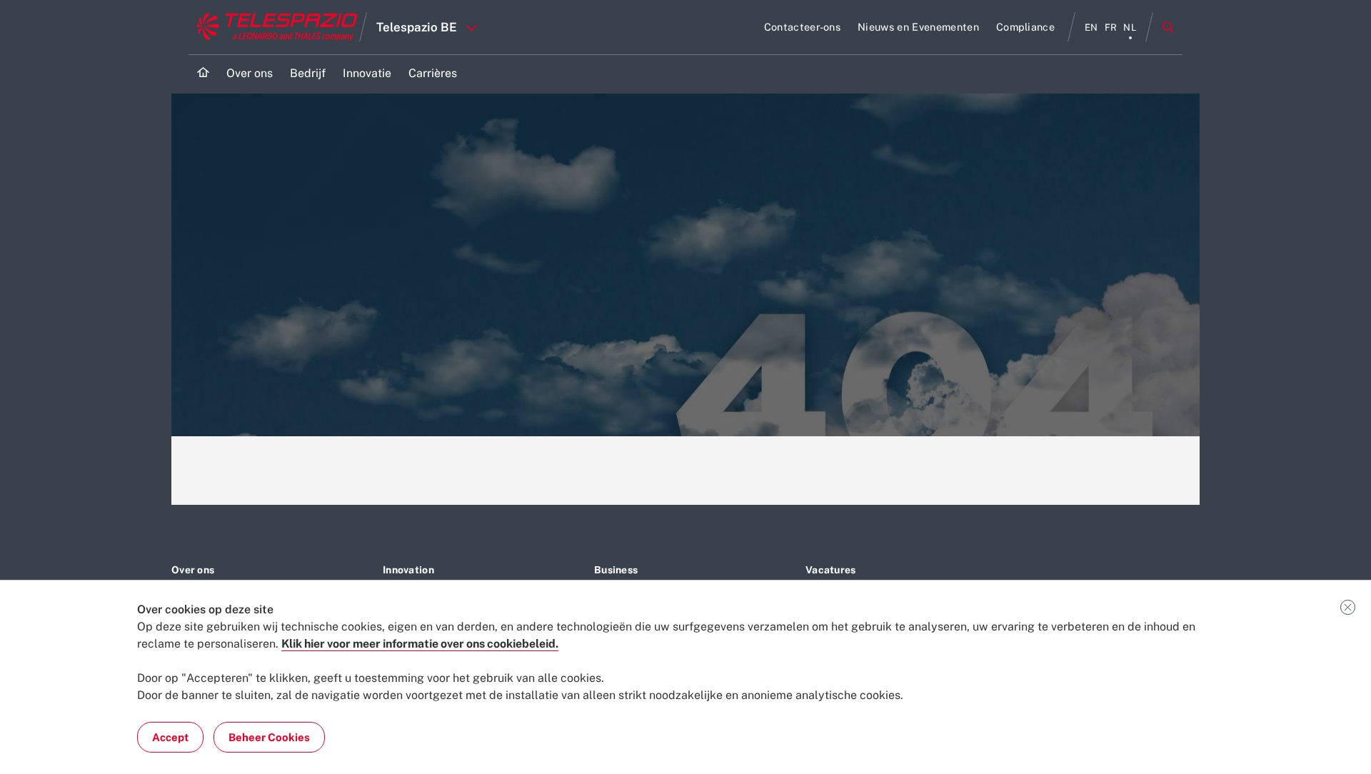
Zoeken (1168, 27)
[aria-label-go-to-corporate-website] (274, 27)
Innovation (408, 570)
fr (1111, 27)
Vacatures (830, 570)
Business (616, 570)
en (1091, 27)
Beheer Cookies (269, 737)
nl (1130, 27)
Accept (170, 737)
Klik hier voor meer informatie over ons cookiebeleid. (419, 643)
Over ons (192, 570)
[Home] (203, 74)
